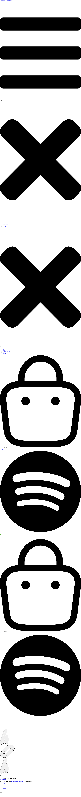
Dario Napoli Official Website (17, 781)
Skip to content (3, 0)
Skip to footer (8, 0)
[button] (40, 113)
